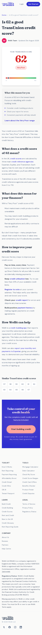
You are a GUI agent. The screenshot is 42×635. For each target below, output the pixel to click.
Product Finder (28, 490)
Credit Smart (7, 482)
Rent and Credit (8, 515)
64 (10, 390)
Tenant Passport (8, 493)
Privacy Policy (27, 508)
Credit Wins (6, 486)
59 (16, 384)
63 (4, 390)
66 (23, 390)
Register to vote (12, 289)
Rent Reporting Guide (10, 527)
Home (4, 15)
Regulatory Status (29, 512)
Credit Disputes (28, 493)
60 (22, 384)
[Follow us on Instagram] (15, 627)
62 (34, 384)
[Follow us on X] (4, 627)
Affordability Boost (9, 478)
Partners (5, 545)
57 (4, 384)
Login (22, 4)
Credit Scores (7, 512)
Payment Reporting (9, 474)
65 (17, 390)
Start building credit (21, 429)
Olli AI (4, 490)
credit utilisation (17, 279)
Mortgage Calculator (30, 467)
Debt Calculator (28, 471)
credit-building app (18, 328)
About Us (5, 537)
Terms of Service (28, 504)
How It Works (7, 467)
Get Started (33, 4)
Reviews (5, 541)
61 (28, 384)
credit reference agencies (22, 161)
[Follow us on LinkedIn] (21, 627)
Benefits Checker (28, 486)
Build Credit (6, 504)
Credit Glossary (8, 523)
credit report (22, 300)
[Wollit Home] (21, 618)
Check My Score (28, 474)
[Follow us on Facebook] (9, 627)
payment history (25, 307)
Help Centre (6, 549)
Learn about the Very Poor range (20, 120)
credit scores (16, 158)
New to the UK (7, 519)
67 (29, 390)
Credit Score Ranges (30, 478)
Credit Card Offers (29, 482)
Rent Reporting (7, 471)
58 (10, 384)
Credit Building (7, 508)
